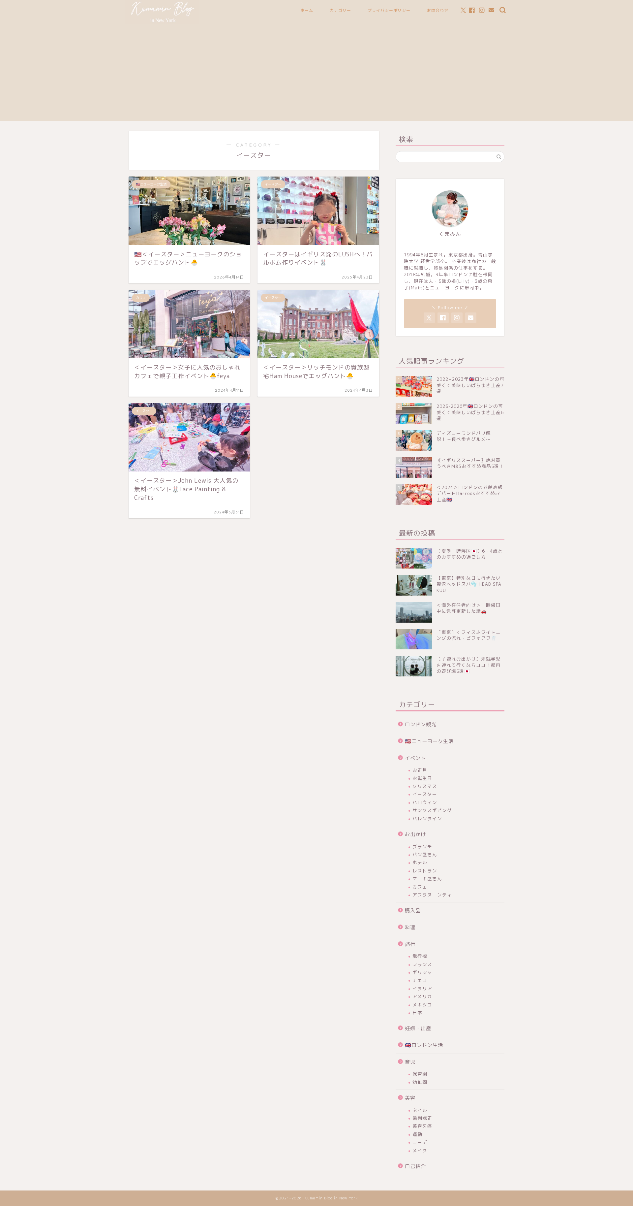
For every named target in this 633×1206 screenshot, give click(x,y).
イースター (424, 794)
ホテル (419, 862)
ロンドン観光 (421, 724)
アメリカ (422, 996)
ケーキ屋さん (427, 878)
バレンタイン (427, 818)
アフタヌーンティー (434, 895)
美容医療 (422, 1126)
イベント (415, 758)
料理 (410, 927)
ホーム (306, 10)
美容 (410, 1097)
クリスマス (424, 786)
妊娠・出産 (418, 1028)
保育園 (419, 1074)
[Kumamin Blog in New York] (162, 22)
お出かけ (415, 834)
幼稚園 (419, 1082)
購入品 (413, 910)
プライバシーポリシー (389, 10)
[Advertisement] (316, 75)
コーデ (419, 1142)
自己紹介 (415, 1166)
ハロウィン (424, 802)
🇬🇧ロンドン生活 (424, 1045)
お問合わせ (437, 10)
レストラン (424, 870)
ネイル (419, 1110)
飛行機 (419, 956)
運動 (417, 1134)
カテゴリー (340, 10)
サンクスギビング (432, 810)
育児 (410, 1062)
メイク (419, 1150)
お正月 (419, 770)
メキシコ (422, 1004)
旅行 (410, 944)
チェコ (419, 980)
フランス (422, 964)
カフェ (419, 887)
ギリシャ (422, 972)
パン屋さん (424, 854)
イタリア (422, 988)
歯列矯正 (422, 1118)
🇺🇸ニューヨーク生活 (429, 741)
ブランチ (422, 846)
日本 (417, 1012)
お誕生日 (422, 778)
